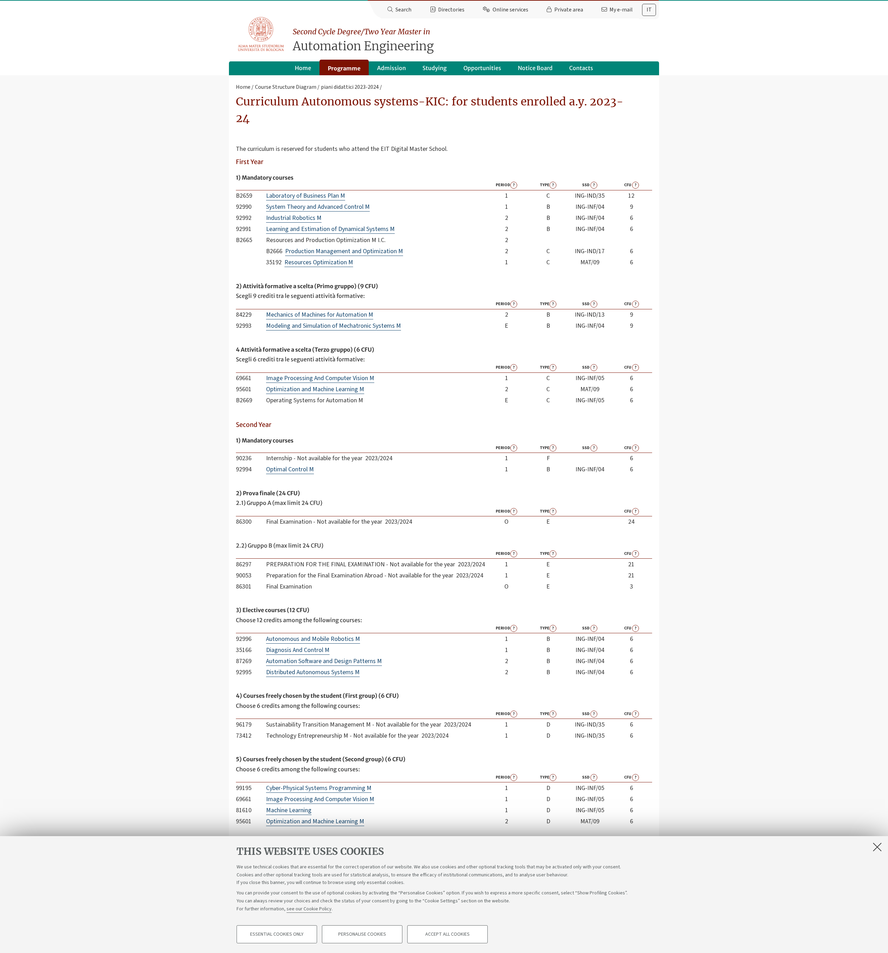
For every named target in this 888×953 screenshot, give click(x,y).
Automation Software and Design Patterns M (324, 661)
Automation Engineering (363, 40)
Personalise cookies (362, 934)
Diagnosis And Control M (298, 650)
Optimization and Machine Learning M (315, 389)
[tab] (649, 10)
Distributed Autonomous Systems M (313, 672)
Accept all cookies (447, 934)
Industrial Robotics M (294, 218)
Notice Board (535, 68)
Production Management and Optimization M (344, 251)
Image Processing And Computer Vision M (320, 378)
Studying (434, 68)
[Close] (877, 846)
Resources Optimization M (318, 262)
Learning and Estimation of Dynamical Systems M (330, 229)
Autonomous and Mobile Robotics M (313, 639)
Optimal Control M (290, 469)
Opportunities (482, 68)
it (649, 10)
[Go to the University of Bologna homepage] (261, 34)
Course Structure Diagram (285, 87)
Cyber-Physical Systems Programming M (319, 788)
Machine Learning (288, 810)
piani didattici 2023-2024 (350, 87)
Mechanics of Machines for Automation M (319, 314)
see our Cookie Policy (309, 908)
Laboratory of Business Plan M (305, 195)
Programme (344, 68)
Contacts (581, 68)
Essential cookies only (277, 934)
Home (303, 68)
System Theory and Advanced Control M (318, 207)
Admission (391, 68)
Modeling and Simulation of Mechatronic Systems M (333, 325)
